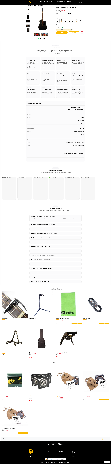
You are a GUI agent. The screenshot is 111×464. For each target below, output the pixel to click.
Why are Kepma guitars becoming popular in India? (40, 281)
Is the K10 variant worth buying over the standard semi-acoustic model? (44, 255)
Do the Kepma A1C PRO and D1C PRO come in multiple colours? (42, 277)
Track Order (73, 456)
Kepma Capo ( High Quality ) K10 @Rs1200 (62, 352)
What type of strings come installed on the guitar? (40, 250)
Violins (57, 1)
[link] (78, 2)
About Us (48, 450)
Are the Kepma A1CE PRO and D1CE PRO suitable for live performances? (44, 233)
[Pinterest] (31, 456)
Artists (58, 3)
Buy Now (74, 32)
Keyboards (46, 3)
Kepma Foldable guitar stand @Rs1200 (8, 352)
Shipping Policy (74, 452)
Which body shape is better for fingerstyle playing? (40, 237)
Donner (48, 1)
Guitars (41, 1)
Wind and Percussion (62, 1)
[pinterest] (43, 39)
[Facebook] (28, 456)
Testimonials (61, 451)
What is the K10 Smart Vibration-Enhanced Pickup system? (42, 228)
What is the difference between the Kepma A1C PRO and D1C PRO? (43, 216)
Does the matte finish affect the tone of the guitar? (40, 263)
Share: (37, 38)
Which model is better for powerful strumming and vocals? (42, 268)
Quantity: (57, 24)
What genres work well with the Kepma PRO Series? (40, 259)
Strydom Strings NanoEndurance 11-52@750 (9, 428)
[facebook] (40, 39)
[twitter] (42, 39)
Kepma (58, 35)
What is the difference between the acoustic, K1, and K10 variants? (43, 224)
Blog (61, 3)
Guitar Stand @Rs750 (32, 318)
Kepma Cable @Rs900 (86, 318)
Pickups (51, 3)
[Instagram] (34, 456)
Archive (64, 3)
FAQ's (72, 451)
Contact (73, 450)
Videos (54, 3)
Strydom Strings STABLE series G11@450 (62, 394)
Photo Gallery (61, 450)
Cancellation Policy (74, 455)
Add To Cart (61, 32)
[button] (81, 2)
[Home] (29, 2)
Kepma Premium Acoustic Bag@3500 (34, 352)
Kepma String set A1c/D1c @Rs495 (7, 394)
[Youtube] (33, 456)
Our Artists (48, 452)
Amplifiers (52, 1)
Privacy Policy (68, 462)
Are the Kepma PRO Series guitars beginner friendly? (40, 246)
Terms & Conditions (63, 462)
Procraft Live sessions (62, 452)
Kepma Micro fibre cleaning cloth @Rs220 (62, 318)
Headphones (69, 1)
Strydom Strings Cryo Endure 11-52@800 (89, 394)
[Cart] (77, 323)
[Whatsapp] (38, 39)
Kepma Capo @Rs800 (5, 318)
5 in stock (61, 27)
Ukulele (44, 1)
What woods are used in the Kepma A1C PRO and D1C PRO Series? (43, 242)
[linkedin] (45, 39)
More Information (58, 17)
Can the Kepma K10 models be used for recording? (40, 272)
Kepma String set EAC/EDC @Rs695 (34, 394)
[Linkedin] (30, 456)
